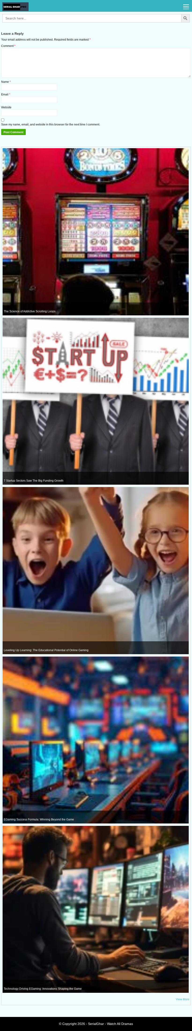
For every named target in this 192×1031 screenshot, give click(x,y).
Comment (8, 46)
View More (182, 999)
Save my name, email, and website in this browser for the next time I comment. (50, 124)
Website (6, 107)
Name (6, 81)
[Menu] (186, 7)
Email (5, 94)
